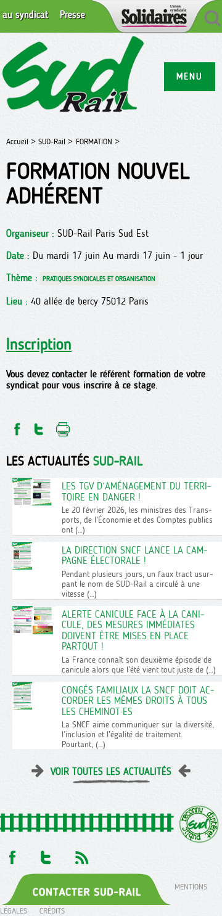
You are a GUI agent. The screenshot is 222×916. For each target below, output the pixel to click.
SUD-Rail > (55, 141)
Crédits (52, 910)
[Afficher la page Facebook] (11, 854)
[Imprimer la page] (63, 425)
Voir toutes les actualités (111, 771)
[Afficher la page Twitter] (46, 854)
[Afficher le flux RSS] (81, 854)
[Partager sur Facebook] (16, 425)
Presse (72, 14)
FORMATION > (98, 141)
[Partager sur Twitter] (39, 425)
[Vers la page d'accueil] (73, 76)
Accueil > (22, 141)
